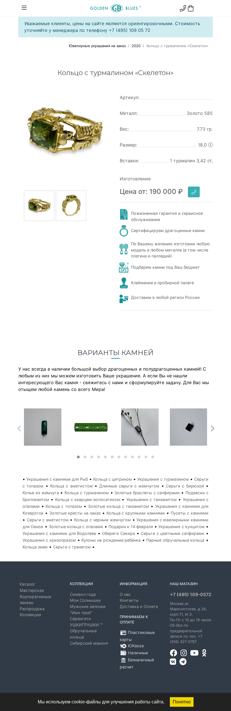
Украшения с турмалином (163, 479)
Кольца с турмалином (87, 492)
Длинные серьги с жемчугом (129, 486)
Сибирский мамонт (89, 643)
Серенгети (80, 618)
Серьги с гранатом (72, 546)
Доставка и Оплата (139, 606)
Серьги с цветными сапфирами (173, 533)
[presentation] (18, 427)
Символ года (83, 594)
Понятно (182, 701)
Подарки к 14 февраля (130, 526)
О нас (125, 594)
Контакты (129, 600)
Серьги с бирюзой (185, 486)
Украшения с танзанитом (151, 499)
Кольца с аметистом (71, 486)
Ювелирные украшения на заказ (97, 46)
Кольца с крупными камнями (135, 513)
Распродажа (32, 608)
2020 (136, 46)
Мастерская (32, 590)
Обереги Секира (118, 533)
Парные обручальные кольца (175, 540)
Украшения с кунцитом (181, 526)
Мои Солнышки (85, 600)
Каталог (27, 584)
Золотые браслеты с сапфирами (146, 492)
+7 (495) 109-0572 (190, 594)
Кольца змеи (35, 546)
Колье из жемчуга (41, 492)
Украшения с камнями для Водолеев (59, 533)
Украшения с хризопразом (49, 540)
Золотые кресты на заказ (75, 513)
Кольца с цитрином (112, 479)
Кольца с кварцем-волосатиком (87, 499)
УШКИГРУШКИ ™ (86, 624)
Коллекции (30, 614)
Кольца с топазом (64, 506)
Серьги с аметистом (47, 519)
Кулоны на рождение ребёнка (111, 540)
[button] (78, 457)
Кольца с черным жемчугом (102, 519)
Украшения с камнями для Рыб (57, 479)
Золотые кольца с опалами (76, 526)
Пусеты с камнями (189, 513)
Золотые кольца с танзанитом (118, 506)
